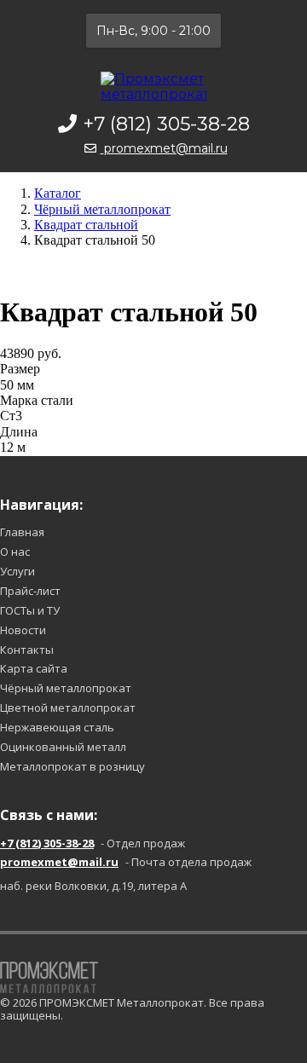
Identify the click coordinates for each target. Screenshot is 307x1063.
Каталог (57, 193)
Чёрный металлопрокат (102, 209)
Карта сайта (33, 668)
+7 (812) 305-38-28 (166, 124)
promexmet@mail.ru (166, 148)
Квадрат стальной (86, 224)
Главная (22, 532)
